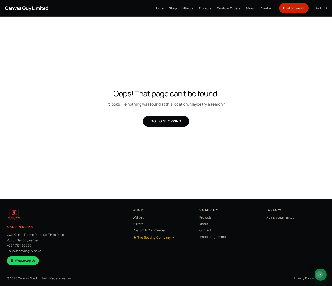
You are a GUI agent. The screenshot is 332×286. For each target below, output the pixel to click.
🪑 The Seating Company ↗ (153, 237)
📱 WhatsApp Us (22, 260)
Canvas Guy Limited (26, 8)
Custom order (294, 8)
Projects (205, 8)
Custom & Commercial (149, 230)
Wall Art (138, 217)
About (250, 8)
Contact (267, 8)
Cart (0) (321, 8)
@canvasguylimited (280, 217)
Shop (173, 8)
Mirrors (187, 8)
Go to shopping (166, 121)
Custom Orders (228, 8)
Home (159, 8)
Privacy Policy (304, 278)
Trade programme (212, 237)
